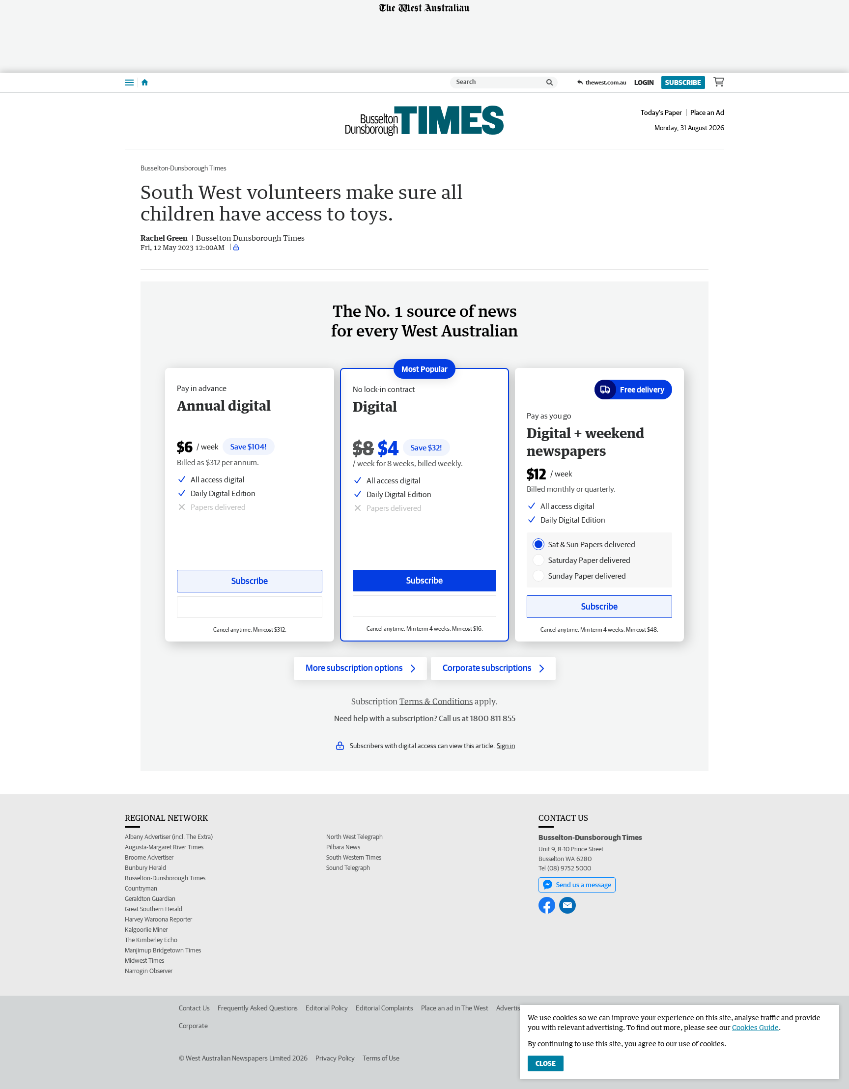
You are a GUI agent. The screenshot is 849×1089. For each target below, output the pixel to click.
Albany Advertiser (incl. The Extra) (169, 836)
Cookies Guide (755, 1027)
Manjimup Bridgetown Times (163, 950)
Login (644, 82)
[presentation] (538, 544)
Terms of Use (381, 1058)
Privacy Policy (335, 1058)
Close (546, 1063)
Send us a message (583, 885)
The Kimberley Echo (151, 940)
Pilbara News (343, 847)
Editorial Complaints (384, 1008)
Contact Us (194, 1008)
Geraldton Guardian (150, 898)
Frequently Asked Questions (258, 1008)
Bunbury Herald (145, 867)
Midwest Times (144, 960)
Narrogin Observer (148, 971)
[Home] (145, 82)
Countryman (141, 888)
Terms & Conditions (436, 701)
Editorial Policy (327, 1008)
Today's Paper (661, 112)
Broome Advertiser (149, 857)
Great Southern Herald (153, 909)
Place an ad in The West (454, 1008)
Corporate (193, 1026)
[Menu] (129, 82)
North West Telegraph (354, 836)
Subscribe (683, 82)
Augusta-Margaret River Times (164, 847)
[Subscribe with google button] (424, 606)
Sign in (506, 746)
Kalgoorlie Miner (146, 929)
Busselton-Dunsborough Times (183, 168)
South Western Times (353, 857)
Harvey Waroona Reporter (158, 919)
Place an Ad (707, 112)
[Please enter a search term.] (549, 82)
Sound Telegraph (348, 867)
